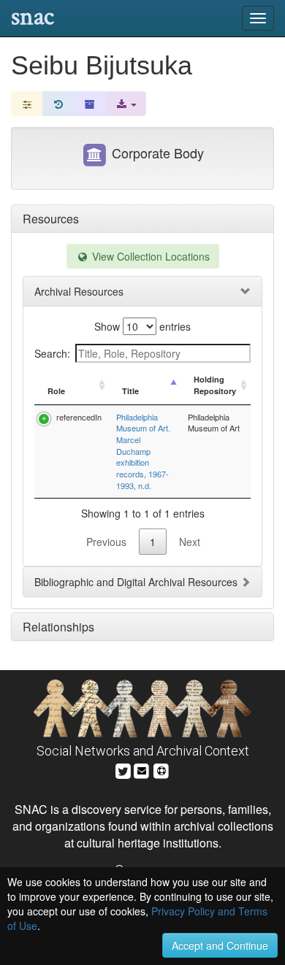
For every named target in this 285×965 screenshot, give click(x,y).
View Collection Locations (149, 256)
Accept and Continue (220, 945)
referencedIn (79, 417)
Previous (106, 541)
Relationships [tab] (58, 626)
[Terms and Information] (161, 769)
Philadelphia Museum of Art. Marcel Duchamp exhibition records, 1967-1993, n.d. (143, 451)
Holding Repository (215, 385)
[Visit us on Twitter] (123, 769)
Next (189, 541)
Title (130, 390)
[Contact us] (142, 769)
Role (56, 390)
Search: (52, 353)
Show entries (142, 326)
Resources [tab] (51, 218)
